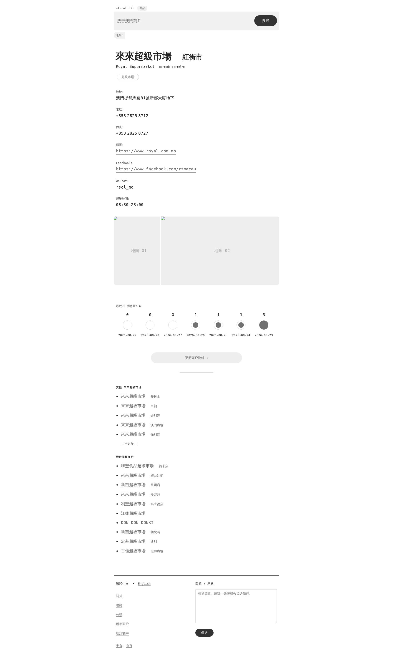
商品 (142, 8)
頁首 (129, 645)
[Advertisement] (233, 416)
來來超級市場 (140, 396)
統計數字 (122, 633)
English (144, 583)
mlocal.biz (125, 8)
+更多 (129, 443)
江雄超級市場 (133, 513)
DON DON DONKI (137, 522)
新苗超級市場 (140, 484)
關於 (119, 596)
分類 (119, 614)
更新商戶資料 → (196, 358)
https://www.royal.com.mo (146, 151)
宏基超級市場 (139, 541)
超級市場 (127, 77)
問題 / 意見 (204, 583)
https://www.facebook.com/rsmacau (156, 168)
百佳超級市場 (142, 550)
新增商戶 (122, 624)
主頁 (119, 645)
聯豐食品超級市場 (144, 465)
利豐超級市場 (142, 503)
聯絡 (119, 605)
